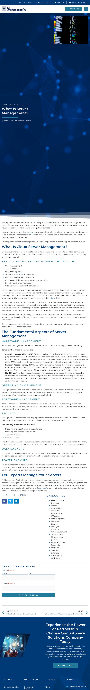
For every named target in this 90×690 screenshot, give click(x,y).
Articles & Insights (14, 104)
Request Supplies (11, 687)
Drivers (54, 506)
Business (21, 120)
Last (31, 573)
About (47, 687)
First (4, 573)
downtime (55, 298)
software (19, 274)
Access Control (57, 500)
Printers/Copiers (58, 542)
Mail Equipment (58, 519)
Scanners (55, 548)
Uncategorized (57, 555)
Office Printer (57, 534)
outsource (30, 232)
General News (57, 508)
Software (28, 120)
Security (54, 550)
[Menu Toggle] (86, 9)
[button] (4, 501)
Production (56, 545)
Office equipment (59, 532)
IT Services (55, 516)
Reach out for (42, 488)
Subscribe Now (28, 595)
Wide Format (57, 558)
